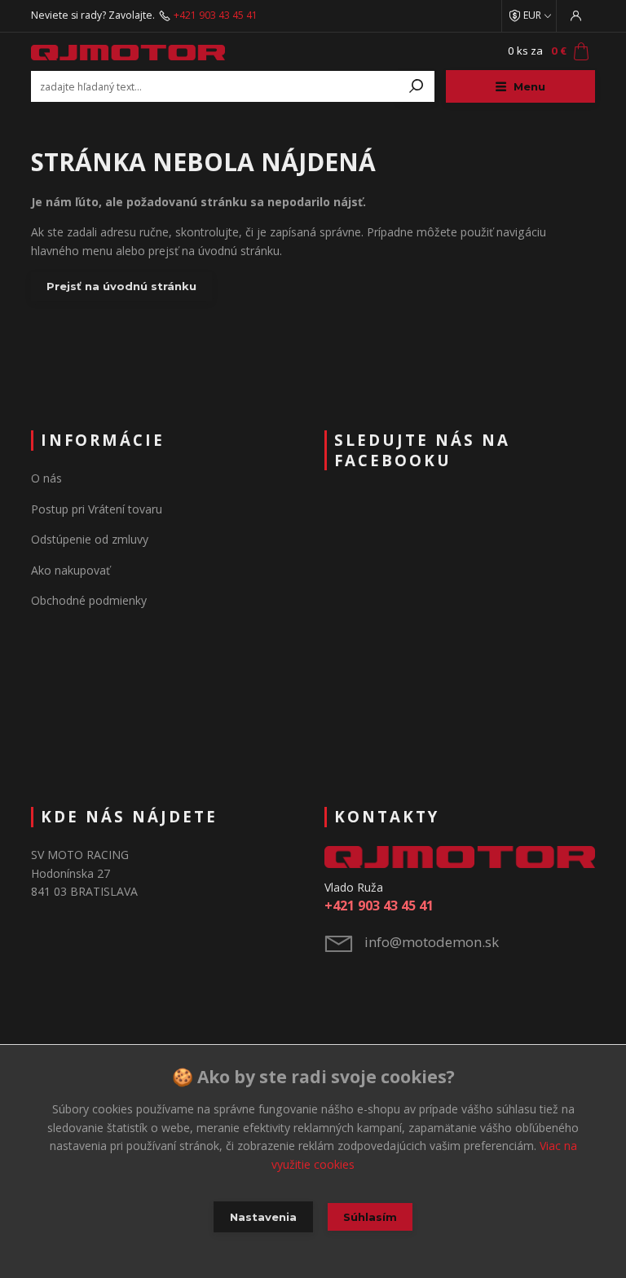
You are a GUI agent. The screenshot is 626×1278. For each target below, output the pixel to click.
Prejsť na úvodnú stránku (121, 286)
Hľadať (416, 86)
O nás (46, 478)
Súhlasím (370, 1216)
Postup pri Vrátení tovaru (96, 509)
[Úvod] (128, 51)
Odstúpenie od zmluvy (89, 539)
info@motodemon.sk (431, 941)
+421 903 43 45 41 (216, 15)
